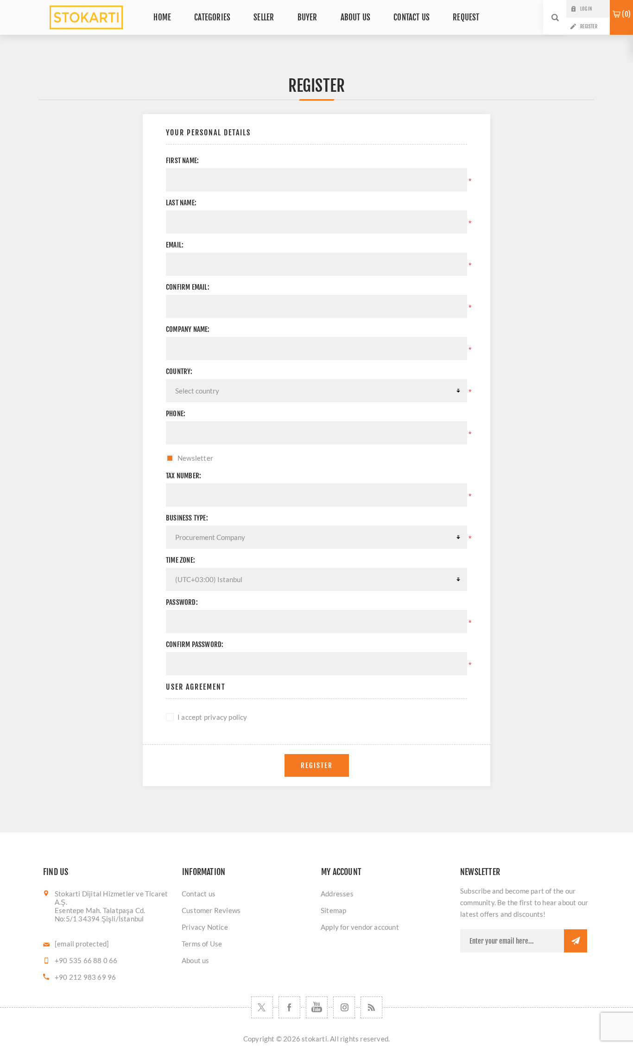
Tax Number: (183, 475)
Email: (175, 245)
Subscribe (575, 940)
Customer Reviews (211, 910)
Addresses (337, 893)
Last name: (181, 202)
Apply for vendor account (360, 927)
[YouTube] (317, 1007)
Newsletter (195, 458)
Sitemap (333, 910)
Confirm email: (187, 287)
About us (195, 960)
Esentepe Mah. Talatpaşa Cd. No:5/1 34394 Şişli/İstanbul (100, 914)
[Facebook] (289, 1007)
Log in (586, 9)
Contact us (198, 893)
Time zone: (180, 560)
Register (588, 26)
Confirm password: (194, 644)
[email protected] (82, 943)
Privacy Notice (205, 927)
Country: (179, 371)
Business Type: (187, 518)
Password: (182, 602)
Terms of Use (202, 943)
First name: (182, 160)
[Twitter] (262, 1007)
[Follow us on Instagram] (344, 1007)
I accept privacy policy (212, 717)
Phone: (175, 413)
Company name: (188, 329)
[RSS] (371, 1007)
